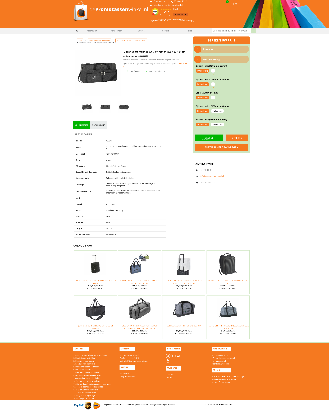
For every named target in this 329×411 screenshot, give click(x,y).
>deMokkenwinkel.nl (220, 364)
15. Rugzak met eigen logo (84, 395)
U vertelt (169, 374)
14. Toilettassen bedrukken (84, 392)
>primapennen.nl (219, 361)
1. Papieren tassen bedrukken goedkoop (90, 355)
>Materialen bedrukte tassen (224, 379)
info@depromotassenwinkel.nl (213, 176)
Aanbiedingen (116, 31)
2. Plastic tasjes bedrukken (84, 358)
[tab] (81, 125)
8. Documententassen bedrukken (87, 375)
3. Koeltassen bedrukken (83, 361)
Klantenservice (142, 404)
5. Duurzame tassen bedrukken (86, 367)
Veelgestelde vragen (158, 404)
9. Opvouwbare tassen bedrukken (87, 378)
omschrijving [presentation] (98, 125)
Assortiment (92, 31)
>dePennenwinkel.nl (220, 355)
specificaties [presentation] (81, 125)
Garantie (141, 31)
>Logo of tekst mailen (221, 382)
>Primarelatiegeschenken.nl (223, 358)
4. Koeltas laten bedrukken (84, 364)
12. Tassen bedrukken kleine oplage (88, 387)
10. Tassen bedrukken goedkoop (86, 381)
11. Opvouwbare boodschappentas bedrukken (92, 384)
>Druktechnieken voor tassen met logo (228, 376)
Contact (165, 31)
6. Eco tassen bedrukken (83, 369)
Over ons (169, 377)
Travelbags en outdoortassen (99, 40)
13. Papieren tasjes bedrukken (85, 390)
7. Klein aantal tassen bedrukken (86, 372)
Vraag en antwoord (127, 376)
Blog (190, 31)
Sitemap (171, 404)
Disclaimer (130, 404)
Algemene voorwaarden (114, 404)
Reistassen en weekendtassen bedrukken (131, 40)
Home (76, 31)
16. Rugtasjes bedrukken (83, 398)
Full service (124, 373)
